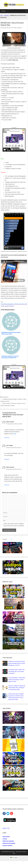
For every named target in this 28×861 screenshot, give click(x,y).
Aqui (15, 433)
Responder (6, 437)
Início (1, 15)
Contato (5, 838)
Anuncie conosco (7, 845)
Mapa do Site (6, 828)
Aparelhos (6, 15)
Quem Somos (6, 836)
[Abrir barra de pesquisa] (26, 11)
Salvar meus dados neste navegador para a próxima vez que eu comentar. (14, 524)
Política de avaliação (8, 841)
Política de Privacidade (9, 843)
